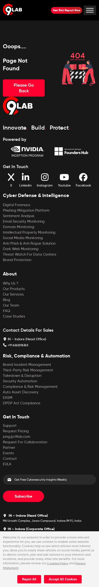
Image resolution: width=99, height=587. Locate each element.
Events (8, 453)
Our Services (13, 294)
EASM (7, 397)
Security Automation (20, 381)
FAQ (6, 311)
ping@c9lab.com (16, 436)
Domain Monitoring (18, 227)
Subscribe (23, 496)
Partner (9, 447)
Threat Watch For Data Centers (29, 254)
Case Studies (14, 316)
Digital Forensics (16, 205)
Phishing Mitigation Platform (26, 210)
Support (10, 425)
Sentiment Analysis (18, 216)
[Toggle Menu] (90, 10)
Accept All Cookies (63, 579)
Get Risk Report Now (66, 10)
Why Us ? (10, 283)
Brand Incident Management (27, 364)
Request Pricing (16, 431)
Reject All (29, 579)
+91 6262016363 (18, 345)
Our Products (14, 289)
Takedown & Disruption (22, 375)
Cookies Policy (57, 563)
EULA (7, 464)
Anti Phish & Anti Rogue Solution (29, 243)
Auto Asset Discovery (20, 392)
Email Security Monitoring (24, 221)
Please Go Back (24, 87)
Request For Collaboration (25, 442)
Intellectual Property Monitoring (29, 232)
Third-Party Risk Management (28, 370)
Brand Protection (17, 260)
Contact (10, 458)
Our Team (11, 305)
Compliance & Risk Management (30, 386)
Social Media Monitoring (23, 238)
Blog (6, 300)
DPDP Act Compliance (21, 403)
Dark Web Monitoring (20, 249)
